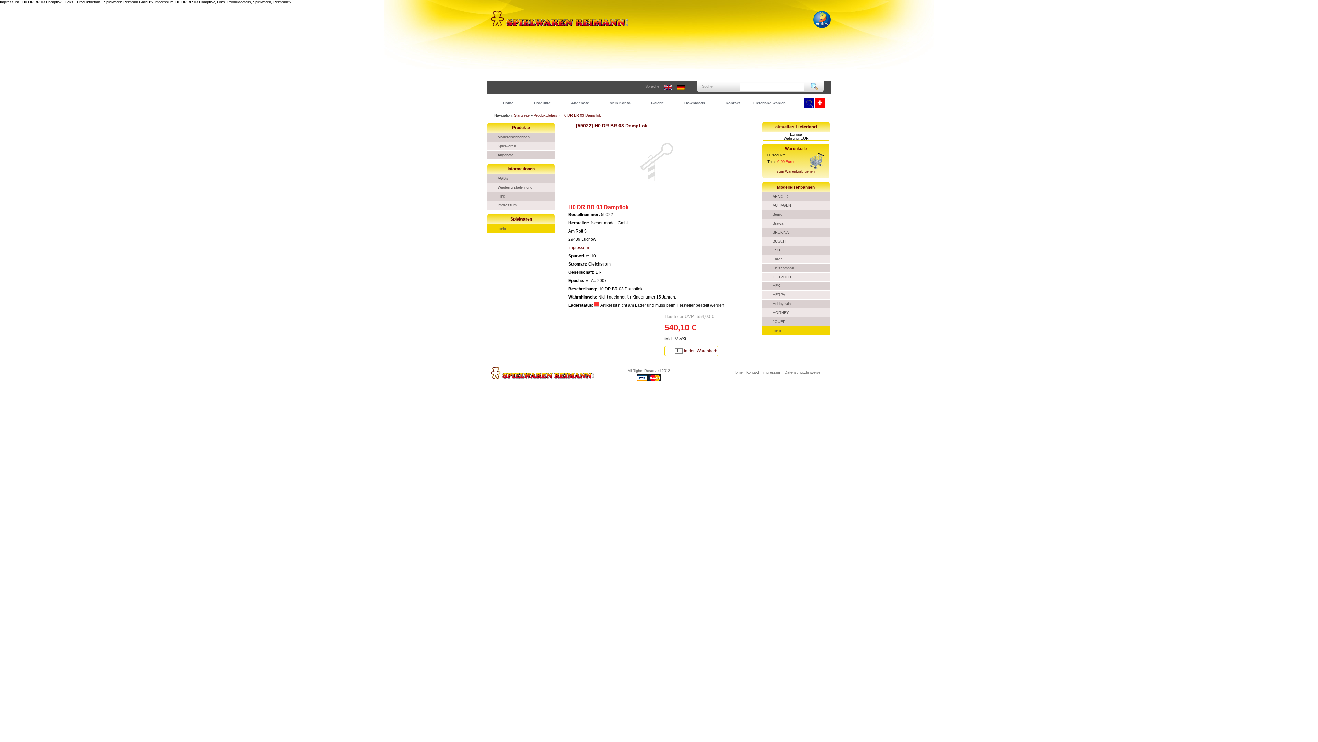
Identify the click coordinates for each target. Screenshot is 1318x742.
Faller (777, 259)
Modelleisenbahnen (514, 137)
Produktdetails (545, 115)
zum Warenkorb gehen (796, 171)
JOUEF (779, 321)
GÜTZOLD (782, 277)
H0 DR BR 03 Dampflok (581, 115)
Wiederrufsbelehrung (515, 187)
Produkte (542, 103)
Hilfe (501, 196)
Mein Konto (620, 103)
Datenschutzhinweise (802, 372)
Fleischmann (783, 268)
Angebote (580, 103)
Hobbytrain (782, 304)
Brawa (778, 223)
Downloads (694, 103)
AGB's (503, 178)
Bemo (777, 214)
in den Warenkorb (700, 351)
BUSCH (779, 241)
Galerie (657, 103)
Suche (707, 86)
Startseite (522, 115)
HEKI (777, 286)
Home (508, 103)
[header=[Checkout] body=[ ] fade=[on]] (817, 168)
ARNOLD (780, 196)
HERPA (779, 295)
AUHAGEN (782, 205)
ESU (776, 250)
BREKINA (781, 232)
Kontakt (733, 103)
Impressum (507, 205)
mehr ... (504, 228)
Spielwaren (507, 146)
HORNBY (781, 313)
